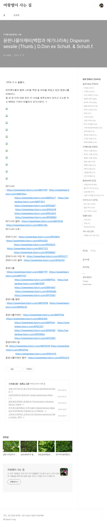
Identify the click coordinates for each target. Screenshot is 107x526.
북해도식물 (90, 165)
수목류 (89, 92)
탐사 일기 (89, 204)
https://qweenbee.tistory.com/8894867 (34, 287)
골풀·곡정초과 (91, 106)
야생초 (89, 88)
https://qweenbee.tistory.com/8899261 (34, 322)
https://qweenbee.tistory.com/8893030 (42, 221)
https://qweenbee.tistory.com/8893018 (29, 346)
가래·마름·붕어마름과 (93, 128)
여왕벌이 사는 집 (17, 5)
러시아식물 (89, 176)
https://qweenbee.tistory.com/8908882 (36, 217)
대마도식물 (89, 169)
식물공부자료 (90, 185)
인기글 (93, 251)
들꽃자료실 (90, 84)
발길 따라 (89, 208)
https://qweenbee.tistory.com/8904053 (35, 213)
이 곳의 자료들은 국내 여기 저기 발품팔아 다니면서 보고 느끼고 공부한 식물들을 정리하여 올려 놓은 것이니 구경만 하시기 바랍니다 (33, 474)
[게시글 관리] (19, 369)
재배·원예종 (90, 142)
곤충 (87, 223)
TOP (101, 516)
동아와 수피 (90, 102)
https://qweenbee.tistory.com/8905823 (34, 244)
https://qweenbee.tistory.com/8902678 (35, 209)
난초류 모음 (90, 139)
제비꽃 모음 (90, 135)
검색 (95, 5)
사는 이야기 (90, 211)
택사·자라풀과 (90, 124)
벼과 (87, 113)
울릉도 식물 (24, 383)
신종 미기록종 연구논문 (94, 195)
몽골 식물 (89, 162)
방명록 (17, 15)
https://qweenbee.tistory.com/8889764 (34, 279)
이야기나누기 (90, 200)
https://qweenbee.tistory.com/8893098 (27, 303)
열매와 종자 (90, 99)
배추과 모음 (90, 110)
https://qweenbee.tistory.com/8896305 (27, 318)
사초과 (88, 117)
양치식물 (89, 131)
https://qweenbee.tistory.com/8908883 (34, 252)
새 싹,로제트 (91, 95)
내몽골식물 (89, 172)
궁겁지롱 (89, 192)
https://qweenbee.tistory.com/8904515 (35, 353)
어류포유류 (89, 227)
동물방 (87, 216)
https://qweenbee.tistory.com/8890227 (35, 197)
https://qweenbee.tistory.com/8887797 (27, 271)
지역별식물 (13, 383)
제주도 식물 (91, 154)
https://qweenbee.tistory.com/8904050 (27, 240)
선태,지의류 (90, 120)
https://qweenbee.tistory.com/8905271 (47, 256)
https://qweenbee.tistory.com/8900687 (35, 205)
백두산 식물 (90, 151)
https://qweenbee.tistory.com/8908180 (34, 330)
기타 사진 (88, 231)
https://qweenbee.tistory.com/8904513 (48, 357)
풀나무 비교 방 (91, 188)
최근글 (85, 251)
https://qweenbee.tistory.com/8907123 (27, 248)
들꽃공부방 (89, 181)
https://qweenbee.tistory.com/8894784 (27, 225)
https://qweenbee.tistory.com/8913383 (34, 295)
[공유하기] (16, 369)
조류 (87, 220)
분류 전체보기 (92, 79)
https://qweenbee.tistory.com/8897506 (43, 314)
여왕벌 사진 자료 (91, 235)
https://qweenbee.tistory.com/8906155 (44, 260)
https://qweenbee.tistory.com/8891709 (27, 190)
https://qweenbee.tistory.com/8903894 (39, 236)
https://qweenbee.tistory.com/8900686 (35, 291)
